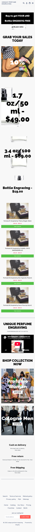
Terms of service (15, 496)
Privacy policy (11, 499)
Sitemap (26, 499)
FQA (19, 499)
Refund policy (27, 496)
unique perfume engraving (9, 3)
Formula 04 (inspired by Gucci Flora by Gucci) (17, 305)
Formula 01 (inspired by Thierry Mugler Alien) (17, 221)
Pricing (28, 505)
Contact (18, 508)
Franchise (11, 508)
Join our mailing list (17, 513)
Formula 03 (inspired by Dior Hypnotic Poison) (17, 278)
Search (5, 496)
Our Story (21, 505)
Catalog (13, 505)
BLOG (25, 508)
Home (6, 505)
